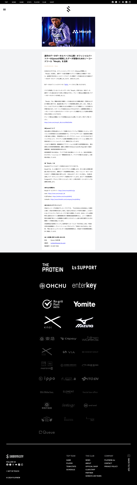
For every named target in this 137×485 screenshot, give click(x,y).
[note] (130, 2)
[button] (4, 9)
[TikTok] (126, 2)
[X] (116, 2)
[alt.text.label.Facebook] (113, 2)
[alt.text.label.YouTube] (123, 2)
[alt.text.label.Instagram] (119, 2)
